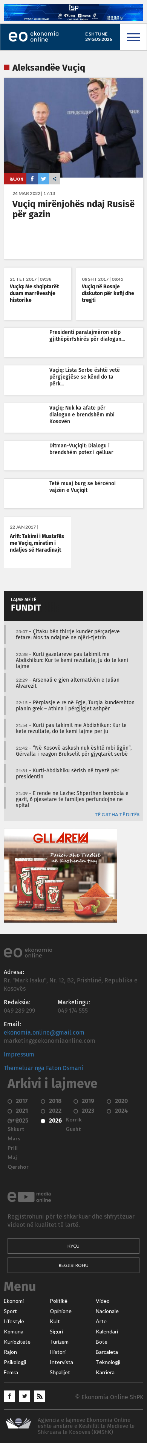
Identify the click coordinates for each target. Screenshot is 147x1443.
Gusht (73, 1129)
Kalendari (107, 1331)
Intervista (61, 1362)
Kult (55, 1321)
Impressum (19, 1055)
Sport (10, 1311)
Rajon (16, 179)
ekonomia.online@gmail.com (44, 1033)
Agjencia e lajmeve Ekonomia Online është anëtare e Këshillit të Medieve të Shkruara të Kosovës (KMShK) (86, 1426)
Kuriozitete (17, 1341)
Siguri (56, 1331)
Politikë (58, 1301)
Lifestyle (14, 1321)
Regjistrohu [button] (74, 1265)
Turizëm (59, 1341)
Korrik (74, 1119)
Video (103, 1301)
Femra (11, 1372)
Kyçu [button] (73, 1246)
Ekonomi (14, 1301)
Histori (58, 1352)
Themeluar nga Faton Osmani (43, 1068)
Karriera (105, 1372)
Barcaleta (107, 1352)
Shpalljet (60, 1372)
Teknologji (108, 1362)
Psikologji (15, 1362)
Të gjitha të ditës (117, 814)
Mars (14, 1138)
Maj (12, 1157)
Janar (14, 1119)
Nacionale (107, 1311)
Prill (13, 1148)
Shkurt (16, 1129)
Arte (101, 1321)
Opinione (61, 1311)
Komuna (13, 1331)
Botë (101, 1341)
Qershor (18, 1166)
